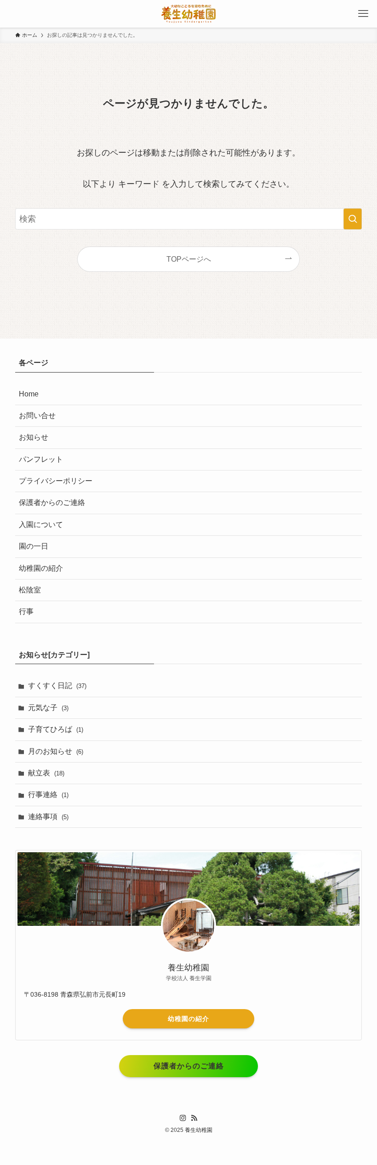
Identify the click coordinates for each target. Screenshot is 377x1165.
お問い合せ (37, 415)
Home (29, 394)
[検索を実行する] (352, 219)
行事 (26, 611)
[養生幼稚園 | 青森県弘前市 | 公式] (188, 14)
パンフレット (41, 459)
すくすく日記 (57, 685)
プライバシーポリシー (55, 481)
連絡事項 (48, 817)
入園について (41, 524)
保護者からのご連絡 (52, 502)
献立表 (46, 773)
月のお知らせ (55, 751)
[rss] (194, 1118)
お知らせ (33, 437)
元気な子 (48, 708)
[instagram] (183, 1118)
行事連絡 (48, 794)
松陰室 (30, 590)
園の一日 (33, 546)
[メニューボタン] (363, 14)
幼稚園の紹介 (41, 568)
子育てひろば (55, 729)
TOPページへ (188, 259)
